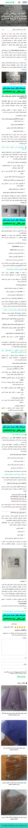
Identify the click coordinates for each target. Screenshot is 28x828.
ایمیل (25, 664)
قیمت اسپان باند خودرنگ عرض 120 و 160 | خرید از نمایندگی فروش (14, 818)
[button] (19, 2)
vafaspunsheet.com (16, 501)
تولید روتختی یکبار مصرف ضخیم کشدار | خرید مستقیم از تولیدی (14, 749)
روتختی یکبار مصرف (21, 134)
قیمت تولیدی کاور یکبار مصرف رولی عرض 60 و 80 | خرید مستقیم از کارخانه (14, 714)
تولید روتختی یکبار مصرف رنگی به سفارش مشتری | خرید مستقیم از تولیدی (14, 783)
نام (25, 658)
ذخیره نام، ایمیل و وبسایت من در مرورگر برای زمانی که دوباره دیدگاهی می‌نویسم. (15, 672)
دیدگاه (24, 638)
